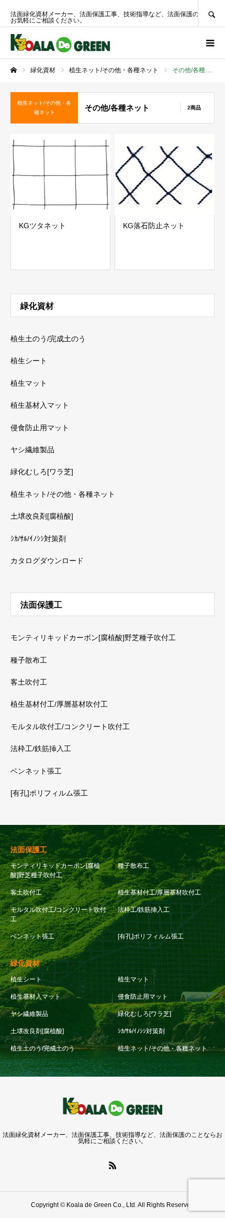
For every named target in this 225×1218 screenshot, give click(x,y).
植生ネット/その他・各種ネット (62, 494)
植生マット (28, 383)
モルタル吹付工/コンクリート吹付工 (70, 726)
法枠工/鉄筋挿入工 (40, 748)
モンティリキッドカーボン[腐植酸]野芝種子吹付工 (93, 637)
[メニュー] (209, 43)
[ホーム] (13, 70)
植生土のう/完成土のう (48, 338)
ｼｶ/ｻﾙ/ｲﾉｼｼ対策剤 (38, 538)
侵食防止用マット (39, 427)
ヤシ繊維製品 (32, 449)
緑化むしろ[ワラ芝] (41, 471)
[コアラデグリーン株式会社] (60, 43)
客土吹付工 (28, 682)
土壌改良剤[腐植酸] (41, 516)
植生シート (28, 360)
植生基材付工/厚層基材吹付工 (59, 704)
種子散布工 (28, 660)
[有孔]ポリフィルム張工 (49, 793)
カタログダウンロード (47, 560)
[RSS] (112, 1165)
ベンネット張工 (36, 771)
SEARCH (211, 13)
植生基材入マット (39, 405)
